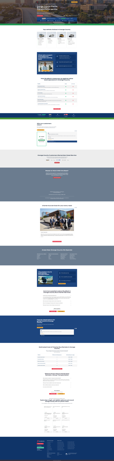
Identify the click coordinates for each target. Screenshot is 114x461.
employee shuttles (68, 234)
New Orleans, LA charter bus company (71, 444)
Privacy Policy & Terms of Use (59, 454)
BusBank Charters (38, 4)
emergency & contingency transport (59, 235)
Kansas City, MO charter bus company (61, 446)
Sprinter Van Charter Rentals (41, 363)
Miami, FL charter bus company (60, 447)
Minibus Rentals (49, 445)
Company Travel (44, 20)
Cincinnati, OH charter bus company (61, 444)
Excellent (41, 138)
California (44, 4)
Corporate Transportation (44, 232)
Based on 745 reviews (41, 141)
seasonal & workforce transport (51, 235)
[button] (75, 130)
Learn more (42, 236)
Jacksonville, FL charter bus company (71, 443)
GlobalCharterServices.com (49, 454)
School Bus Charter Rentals (41, 365)
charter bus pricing (50, 298)
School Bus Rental (49, 447)
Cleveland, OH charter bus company (61, 445)
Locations (42, 4)
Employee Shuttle (51, 20)
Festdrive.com (48, 456)
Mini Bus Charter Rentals (41, 361)
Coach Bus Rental (49, 444)
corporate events (45, 235)
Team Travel (65, 20)
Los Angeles (38, 255)
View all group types (71, 20)
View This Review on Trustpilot (51, 138)
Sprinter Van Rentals (49, 446)
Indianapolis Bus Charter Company (71, 442)
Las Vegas (50, 255)
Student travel (58, 20)
